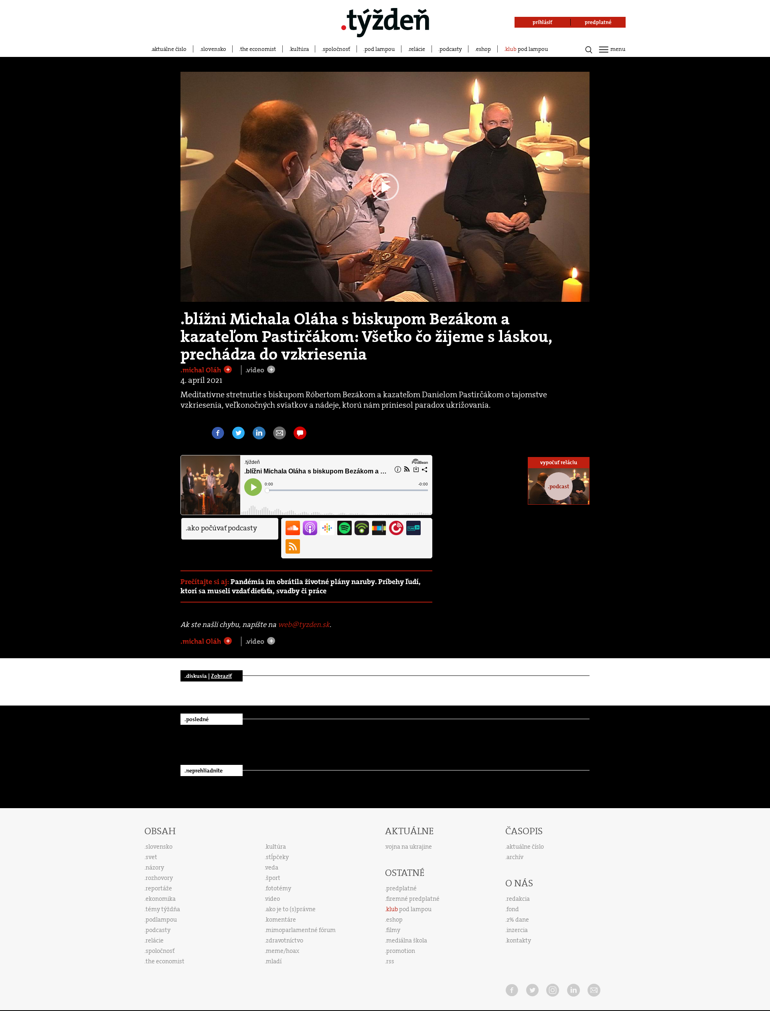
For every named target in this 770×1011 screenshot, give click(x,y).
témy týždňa (163, 909)
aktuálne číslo (169, 49)
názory (155, 867)
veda (271, 867)
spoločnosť (336, 49)
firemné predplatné (413, 899)
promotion (400, 951)
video (272, 899)
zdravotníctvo (284, 940)
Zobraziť (221, 675)
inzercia (517, 930)
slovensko (213, 49)
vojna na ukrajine (409, 847)
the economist (258, 49)
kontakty (519, 940)
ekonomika (161, 899)
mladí (274, 961)
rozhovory (159, 878)
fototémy (278, 888)
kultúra (299, 49)
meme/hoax (282, 951)
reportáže (159, 888)
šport (273, 878)
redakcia (518, 899)
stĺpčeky (277, 857)
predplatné (401, 888)
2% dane (518, 920)
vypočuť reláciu (558, 462)
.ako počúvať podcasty (221, 528)
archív (515, 857)
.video (255, 370)
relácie (417, 49)
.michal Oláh (201, 370)
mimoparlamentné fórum (301, 930)
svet (151, 857)
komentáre (281, 920)
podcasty (451, 49)
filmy (393, 930)
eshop (483, 49)
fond (513, 909)
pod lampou (380, 49)
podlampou (161, 920)
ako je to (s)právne (291, 909)
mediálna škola (406, 940)
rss (390, 961)
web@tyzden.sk (304, 624)
